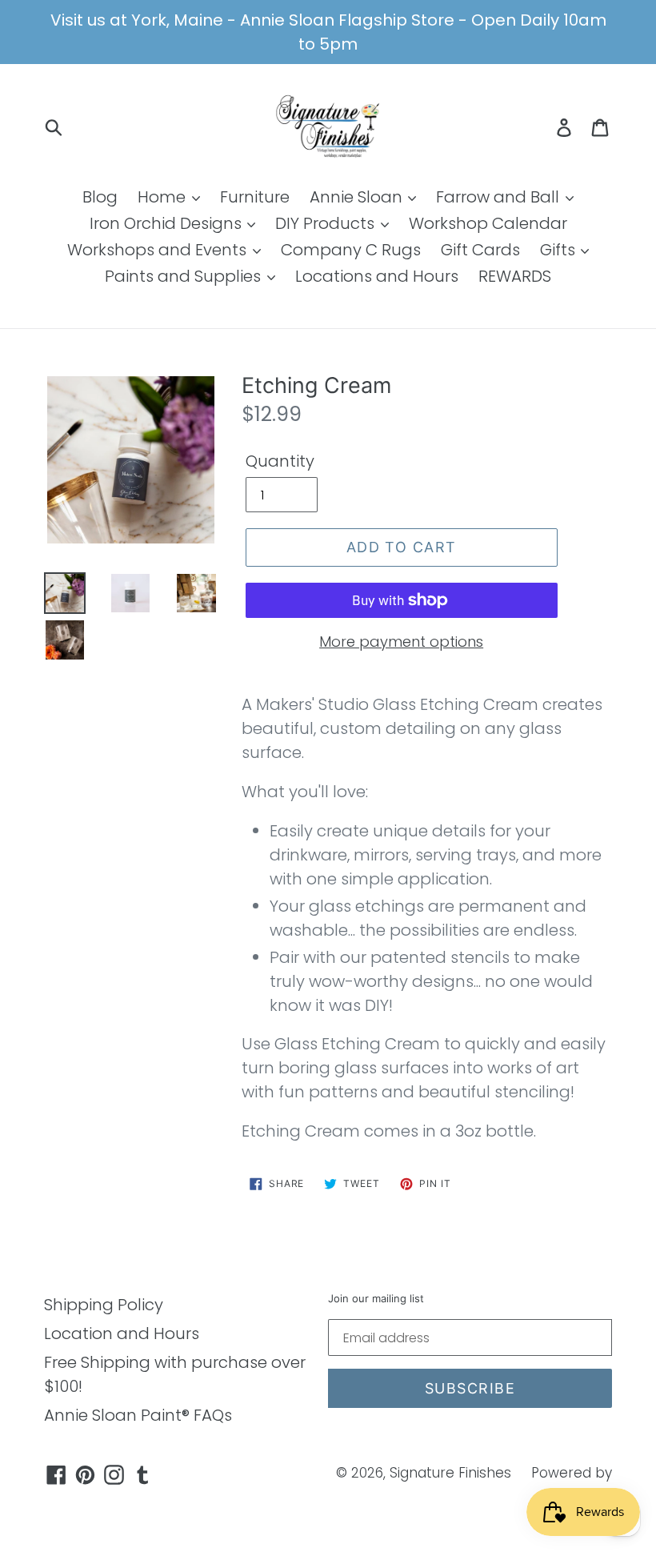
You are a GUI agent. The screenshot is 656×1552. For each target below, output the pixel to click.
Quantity (280, 461)
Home (164, 197)
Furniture (255, 197)
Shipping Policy (103, 1304)
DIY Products (326, 223)
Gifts (559, 250)
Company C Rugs (351, 250)
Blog (100, 197)
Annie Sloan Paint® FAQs (138, 1415)
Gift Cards (480, 250)
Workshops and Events (158, 250)
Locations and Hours (376, 276)
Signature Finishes (450, 1472)
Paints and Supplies (185, 276)
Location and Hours (121, 1333)
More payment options (401, 642)
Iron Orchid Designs (168, 223)
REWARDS (514, 276)
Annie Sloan (358, 197)
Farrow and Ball (499, 197)
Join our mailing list (376, 1299)
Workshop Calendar (488, 223)
